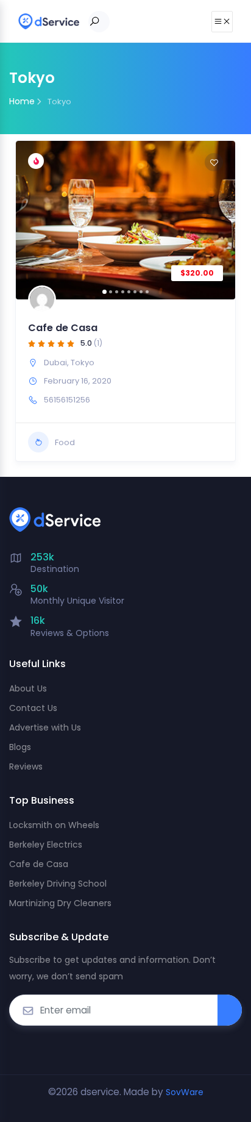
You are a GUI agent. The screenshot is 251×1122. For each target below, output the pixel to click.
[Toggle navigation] (222, 21)
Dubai (55, 362)
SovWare (184, 1092)
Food (65, 442)
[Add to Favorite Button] (214, 162)
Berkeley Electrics (45, 844)
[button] (31, 220)
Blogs (20, 747)
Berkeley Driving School (58, 883)
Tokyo (82, 362)
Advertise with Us (45, 727)
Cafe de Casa (62, 328)
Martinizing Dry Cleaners (60, 903)
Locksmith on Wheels (54, 825)
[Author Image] (42, 299)
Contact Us (33, 708)
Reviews (26, 766)
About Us (28, 688)
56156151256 (67, 400)
